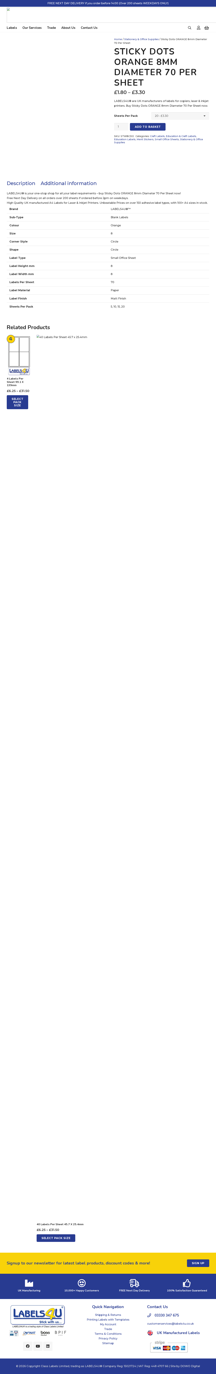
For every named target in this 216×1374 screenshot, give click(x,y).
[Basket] (206, 27)
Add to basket (148, 126)
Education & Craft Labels (181, 136)
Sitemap (108, 1343)
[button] (189, 27)
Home (118, 39)
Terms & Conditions (108, 1333)
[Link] (198, 27)
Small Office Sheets (167, 139)
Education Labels (125, 139)
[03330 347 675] (151, 1315)
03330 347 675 (167, 1315)
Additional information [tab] (69, 183)
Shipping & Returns (108, 1315)
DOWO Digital (190, 1366)
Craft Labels (157, 136)
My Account (108, 1324)
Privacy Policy (108, 1338)
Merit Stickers (145, 139)
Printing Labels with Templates (108, 1319)
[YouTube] (38, 1346)
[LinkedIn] (47, 1346)
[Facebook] (27, 1346)
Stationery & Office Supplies (141, 39)
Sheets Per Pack (126, 115)
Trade (108, 1329)
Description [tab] (21, 183)
